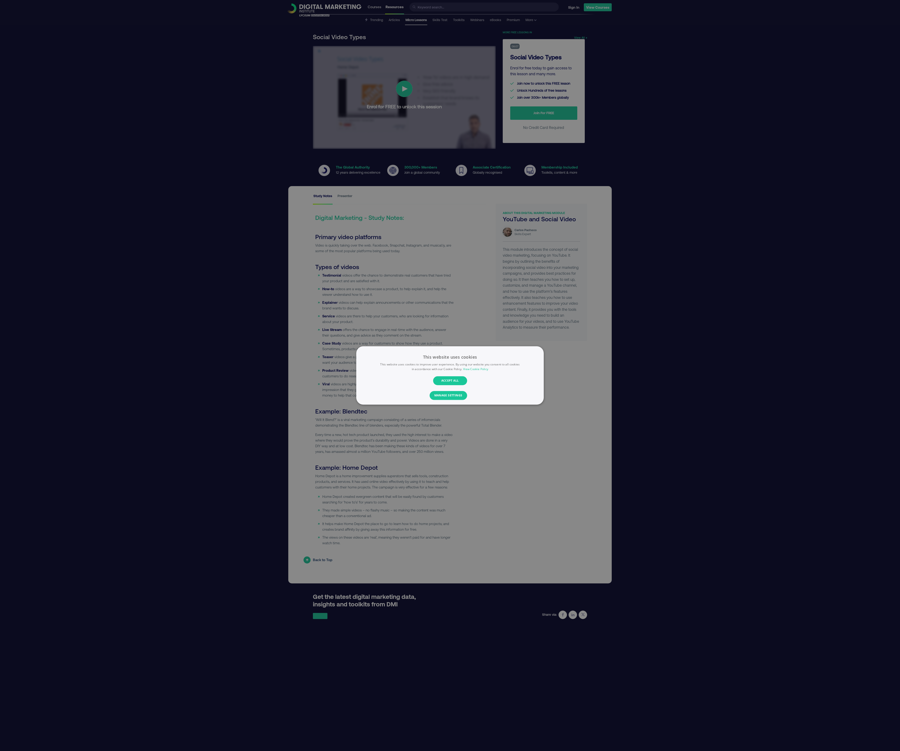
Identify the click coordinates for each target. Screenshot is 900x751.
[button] (450, 395)
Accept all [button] (450, 381)
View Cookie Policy (475, 369)
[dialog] (450, 375)
